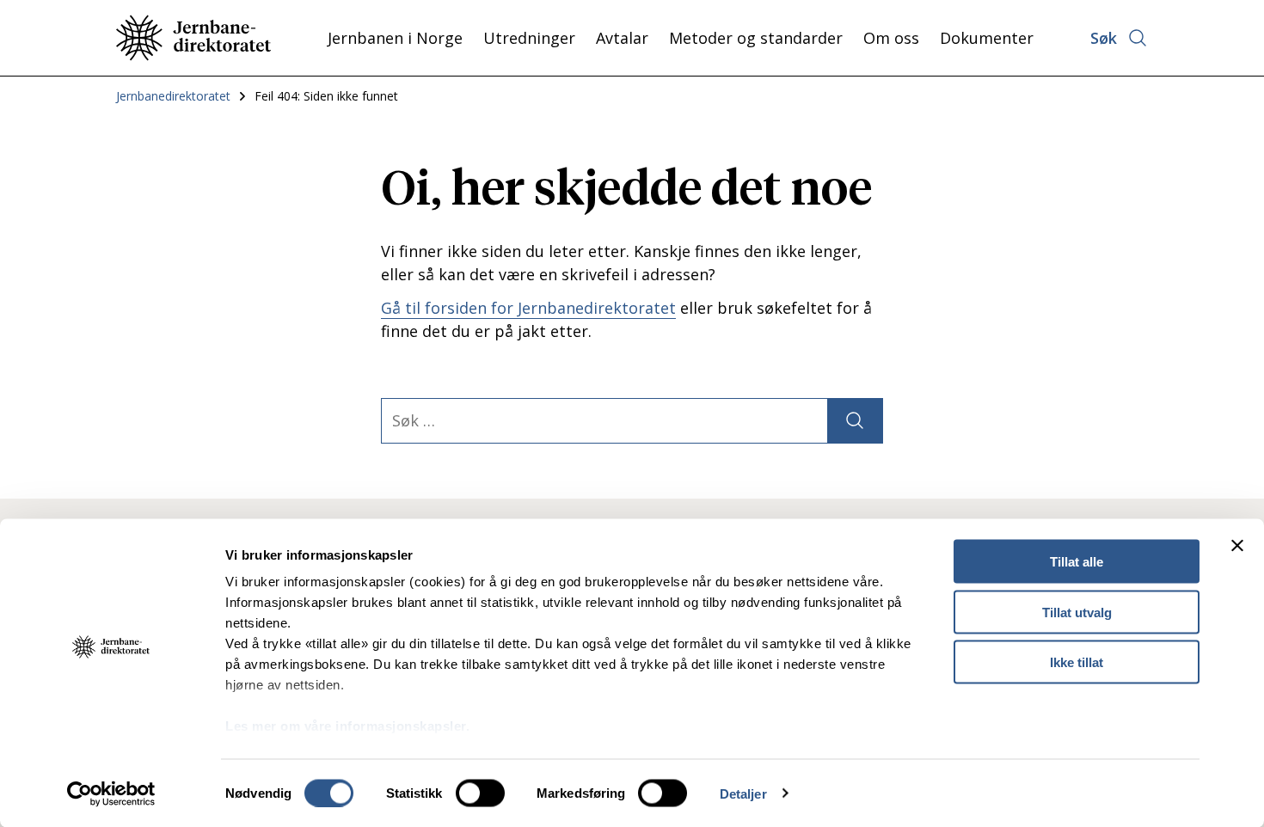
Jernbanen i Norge (395, 38)
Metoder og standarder (756, 38)
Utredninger (529, 38)
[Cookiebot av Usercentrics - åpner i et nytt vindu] (111, 793)
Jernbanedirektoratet (173, 96)
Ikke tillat (1076, 662)
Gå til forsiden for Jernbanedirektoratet (528, 307)
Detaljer (743, 793)
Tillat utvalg (1077, 611)
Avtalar (622, 38)
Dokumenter (987, 38)
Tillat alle (1076, 561)
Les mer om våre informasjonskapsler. (347, 726)
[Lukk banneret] (1237, 546)
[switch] (480, 792)
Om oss (891, 38)
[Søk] (854, 421)
